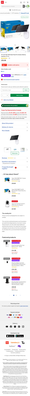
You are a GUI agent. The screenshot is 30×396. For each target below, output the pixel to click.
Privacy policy (22, 349)
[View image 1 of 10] (4, 49)
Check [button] (26, 90)
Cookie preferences (20, 351)
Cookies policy (9, 351)
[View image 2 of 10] (10, 49)
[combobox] (12, 6)
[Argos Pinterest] (19, 326)
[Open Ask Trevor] (27, 6)
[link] (15, 79)
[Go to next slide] (28, 30)
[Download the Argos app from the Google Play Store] (20, 337)
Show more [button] (15, 153)
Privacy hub (15, 349)
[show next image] (26, 140)
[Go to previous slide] (2, 30)
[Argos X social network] (15, 326)
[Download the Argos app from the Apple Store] (10, 337)
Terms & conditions (15, 352)
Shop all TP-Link (25, 13)
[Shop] (5, 2)
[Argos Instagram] (23, 326)
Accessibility (7, 349)
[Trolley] (27, 2)
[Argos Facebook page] (11, 326)
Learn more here (24, 306)
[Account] (21, 2)
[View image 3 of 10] (17, 49)
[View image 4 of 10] (24, 49)
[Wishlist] (24, 2)
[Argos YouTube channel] (7, 326)
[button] (25, 17)
